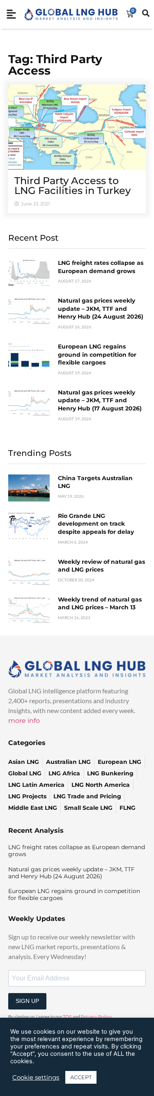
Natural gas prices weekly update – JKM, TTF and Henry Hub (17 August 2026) (100, 400)
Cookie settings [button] (35, 1077)
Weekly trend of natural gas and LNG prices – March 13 (100, 603)
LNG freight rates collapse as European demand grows (100, 267)
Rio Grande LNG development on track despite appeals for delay (96, 523)
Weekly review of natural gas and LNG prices (101, 566)
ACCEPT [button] (81, 1077)
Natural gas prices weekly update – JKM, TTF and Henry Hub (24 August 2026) (100, 308)
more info (24, 721)
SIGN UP (27, 1001)
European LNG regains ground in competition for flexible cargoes (97, 354)
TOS (67, 1017)
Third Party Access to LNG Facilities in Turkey (72, 185)
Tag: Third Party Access (55, 64)
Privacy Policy (96, 1017)
